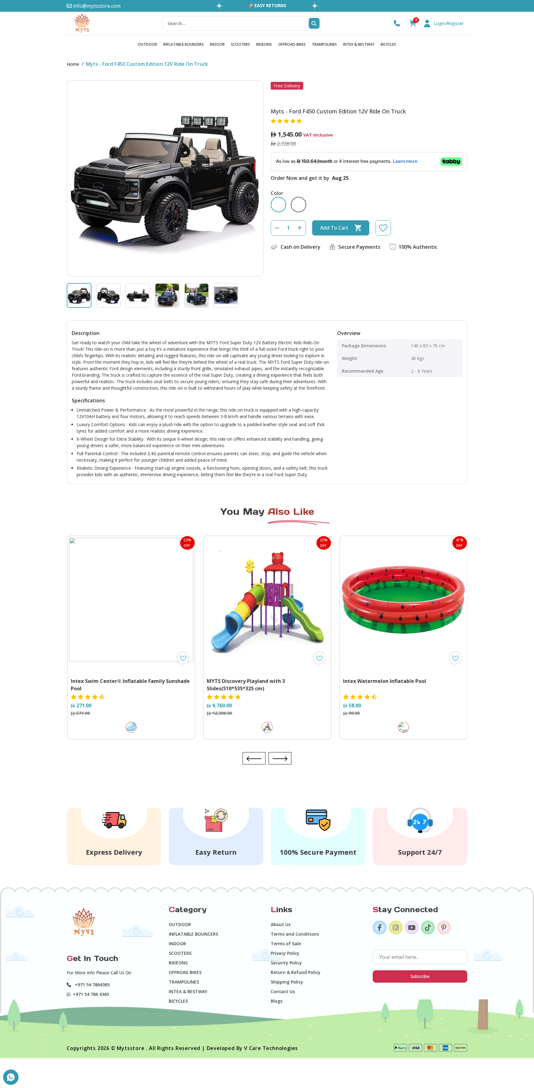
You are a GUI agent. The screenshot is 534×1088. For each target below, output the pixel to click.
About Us (280, 924)
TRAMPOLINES (324, 44)
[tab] (79, 295)
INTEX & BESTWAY (359, 44)
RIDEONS (264, 44)
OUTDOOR (147, 44)
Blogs (276, 1001)
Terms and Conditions (295, 934)
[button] (254, 758)
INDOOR (217, 44)
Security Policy (286, 963)
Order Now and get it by (310, 178)
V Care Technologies (271, 1048)
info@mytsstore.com (96, 5)
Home (73, 64)
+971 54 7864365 (92, 985)
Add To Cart (334, 227)
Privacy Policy (285, 953)
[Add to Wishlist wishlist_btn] (183, 658)
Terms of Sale (286, 943)
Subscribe (420, 976)
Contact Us (283, 991)
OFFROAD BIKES (292, 44)
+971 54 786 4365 (91, 994)
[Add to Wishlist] (383, 227)
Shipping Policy (287, 982)
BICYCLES (388, 44)
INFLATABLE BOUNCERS (183, 44)
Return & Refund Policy (295, 972)
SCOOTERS (240, 44)
